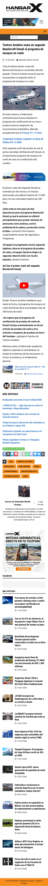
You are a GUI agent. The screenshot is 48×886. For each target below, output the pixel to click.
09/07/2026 (22, 794)
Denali (37, 466)
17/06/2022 (10, 60)
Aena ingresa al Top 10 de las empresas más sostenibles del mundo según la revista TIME (29, 734)
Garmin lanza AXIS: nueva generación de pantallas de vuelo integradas (30, 770)
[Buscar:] (24, 37)
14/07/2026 (22, 705)
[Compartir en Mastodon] (31, 454)
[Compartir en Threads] (43, 454)
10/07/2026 (22, 777)
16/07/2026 (22, 649)
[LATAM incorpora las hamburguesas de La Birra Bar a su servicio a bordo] (8, 698)
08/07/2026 (22, 812)
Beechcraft (9, 466)
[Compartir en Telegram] (35, 454)
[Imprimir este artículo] (24, 454)
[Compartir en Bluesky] (39, 454)
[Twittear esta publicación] (8, 454)
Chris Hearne (24, 466)
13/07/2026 (22, 741)
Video (25, 476)
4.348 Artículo (40, 503)
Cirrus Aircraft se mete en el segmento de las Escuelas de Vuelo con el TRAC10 (28, 862)
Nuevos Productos (29, 471)
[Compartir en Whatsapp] (27, 454)
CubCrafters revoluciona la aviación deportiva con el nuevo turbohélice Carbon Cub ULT (29, 788)
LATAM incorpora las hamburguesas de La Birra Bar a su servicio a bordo (29, 699)
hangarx (24, 883)
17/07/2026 (22, 610)
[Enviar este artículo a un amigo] (20, 454)
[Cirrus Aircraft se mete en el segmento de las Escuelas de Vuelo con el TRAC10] (8, 861)
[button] (44, 31)
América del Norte (25, 462)
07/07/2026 (22, 851)
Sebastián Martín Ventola (29, 60)
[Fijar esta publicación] (16, 454)
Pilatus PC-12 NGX (32, 132)
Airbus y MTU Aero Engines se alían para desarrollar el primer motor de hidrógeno (29, 844)
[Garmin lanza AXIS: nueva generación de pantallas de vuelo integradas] (8, 769)
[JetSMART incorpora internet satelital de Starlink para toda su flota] (8, 716)
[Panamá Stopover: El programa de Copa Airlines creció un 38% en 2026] (8, 752)
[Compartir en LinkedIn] (12, 454)
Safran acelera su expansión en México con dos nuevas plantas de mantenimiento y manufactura (30, 805)
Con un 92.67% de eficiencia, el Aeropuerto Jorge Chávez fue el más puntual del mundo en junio (29, 621)
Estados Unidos (10, 471)
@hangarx (31, 881)
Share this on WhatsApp (15, 449)
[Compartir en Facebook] (4, 454)
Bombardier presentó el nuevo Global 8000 (22, 399)
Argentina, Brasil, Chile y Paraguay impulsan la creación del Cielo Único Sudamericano (29, 681)
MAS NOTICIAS (9, 591)
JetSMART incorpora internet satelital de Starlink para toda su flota (30, 716)
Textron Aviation (11, 476)
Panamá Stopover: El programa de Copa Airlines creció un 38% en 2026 (29, 752)
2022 (11, 462)
